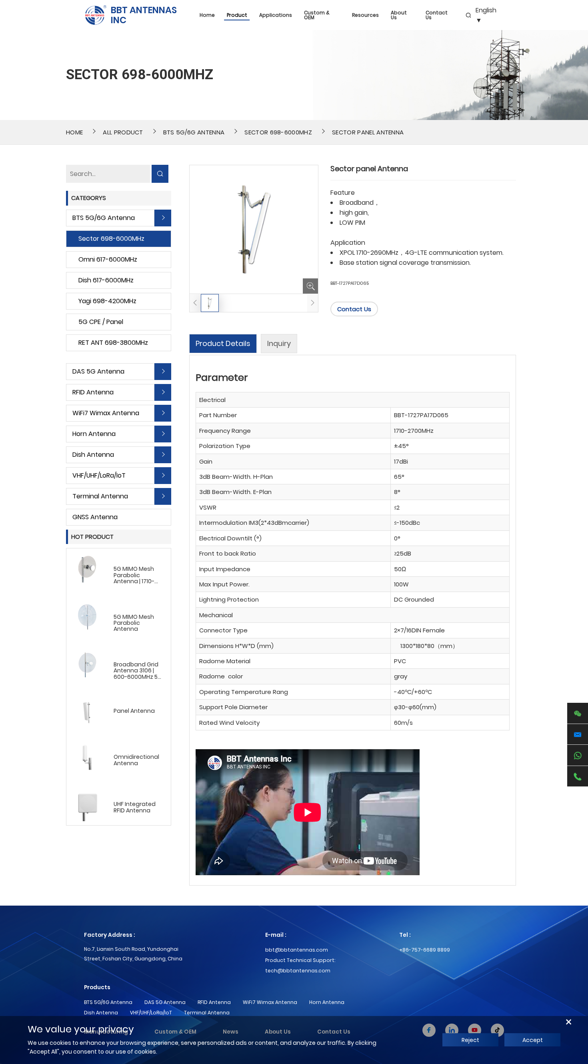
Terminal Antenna (100, 496)
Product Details (223, 343)
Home (207, 15)
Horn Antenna (94, 433)
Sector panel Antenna (368, 132)
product (237, 15)
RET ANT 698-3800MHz (113, 342)
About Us (399, 15)
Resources (365, 15)
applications (275, 15)
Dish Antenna (93, 454)
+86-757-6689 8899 (424, 949)
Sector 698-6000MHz (278, 132)
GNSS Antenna (95, 517)
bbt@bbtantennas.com (296, 949)
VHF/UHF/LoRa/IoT (99, 475)
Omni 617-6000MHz (107, 259)
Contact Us (437, 15)
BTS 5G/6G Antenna (193, 132)
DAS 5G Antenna (98, 371)
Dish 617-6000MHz (106, 280)
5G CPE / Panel (100, 321)
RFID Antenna (93, 392)
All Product (123, 132)
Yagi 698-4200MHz (107, 301)
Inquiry (279, 343)
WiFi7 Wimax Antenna (105, 413)
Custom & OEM (317, 15)
